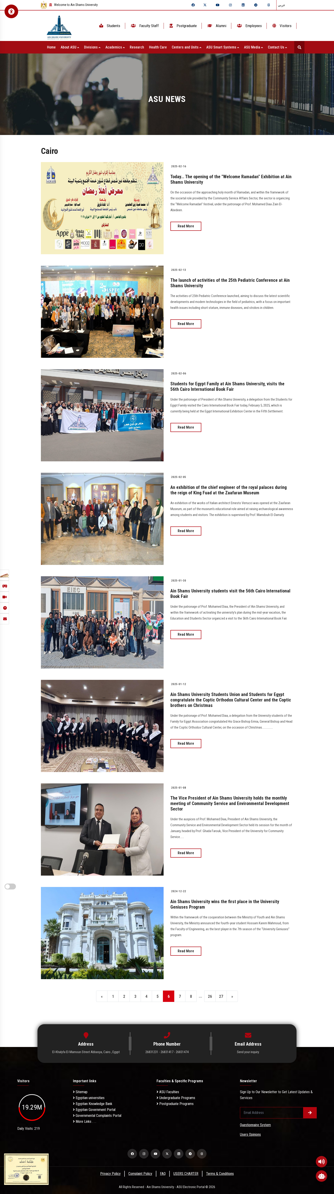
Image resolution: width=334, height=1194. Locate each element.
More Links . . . (85, 1121)
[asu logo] (59, 26)
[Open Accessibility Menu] (11, 11)
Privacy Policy (110, 1173)
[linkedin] (243, 5)
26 (210, 996)
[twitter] (205, 5)
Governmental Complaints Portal (98, 1115)
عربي (281, 5)
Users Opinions (250, 1134)
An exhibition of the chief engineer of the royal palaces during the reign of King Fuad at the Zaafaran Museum (228, 490)
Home (51, 47)
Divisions (91, 47)
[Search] (299, 47)
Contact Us (276, 47)
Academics (114, 47)
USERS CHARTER (185, 1173)
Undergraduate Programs (176, 1098)
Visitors (285, 25)
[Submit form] (310, 1112)
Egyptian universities (90, 1098)
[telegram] (256, 5)
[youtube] (218, 5)
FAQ (163, 1173)
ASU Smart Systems (221, 47)
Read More (186, 226)
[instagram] (230, 5)
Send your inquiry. (248, 1052)
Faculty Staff (148, 25)
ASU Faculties (168, 1092)
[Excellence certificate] (26, 1169)
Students (113, 25)
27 (221, 996)
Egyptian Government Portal (95, 1110)
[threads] (269, 5)
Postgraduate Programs (176, 1104)
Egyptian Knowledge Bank (93, 1104)
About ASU (69, 47)
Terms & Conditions (220, 1173)
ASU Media (252, 47)
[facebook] (193, 5)
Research (137, 47)
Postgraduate (186, 25)
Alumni (220, 25)
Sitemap (81, 1092)
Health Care (158, 47)
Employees (253, 25)
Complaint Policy (140, 1173)
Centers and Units (185, 47)
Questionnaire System (255, 1125)
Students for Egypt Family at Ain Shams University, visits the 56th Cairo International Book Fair (227, 386)
